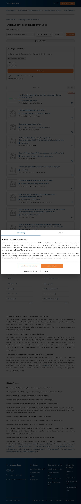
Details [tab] (60, 233)
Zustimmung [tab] (20, 233)
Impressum (47, 271)
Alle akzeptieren (52, 266)
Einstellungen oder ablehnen (29, 266)
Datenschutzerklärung (30, 271)
